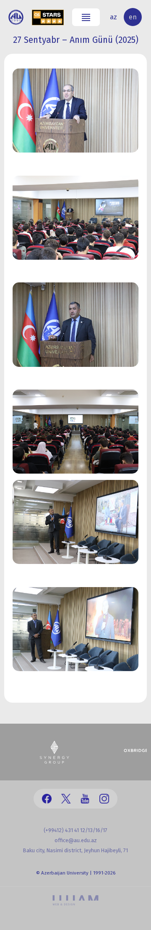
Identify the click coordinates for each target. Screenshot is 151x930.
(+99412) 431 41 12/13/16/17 (75, 830)
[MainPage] (15, 17)
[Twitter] (66, 799)
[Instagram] (104, 799)
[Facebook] (47, 799)
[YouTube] (85, 799)
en (133, 17)
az (113, 17)
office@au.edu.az (76, 840)
